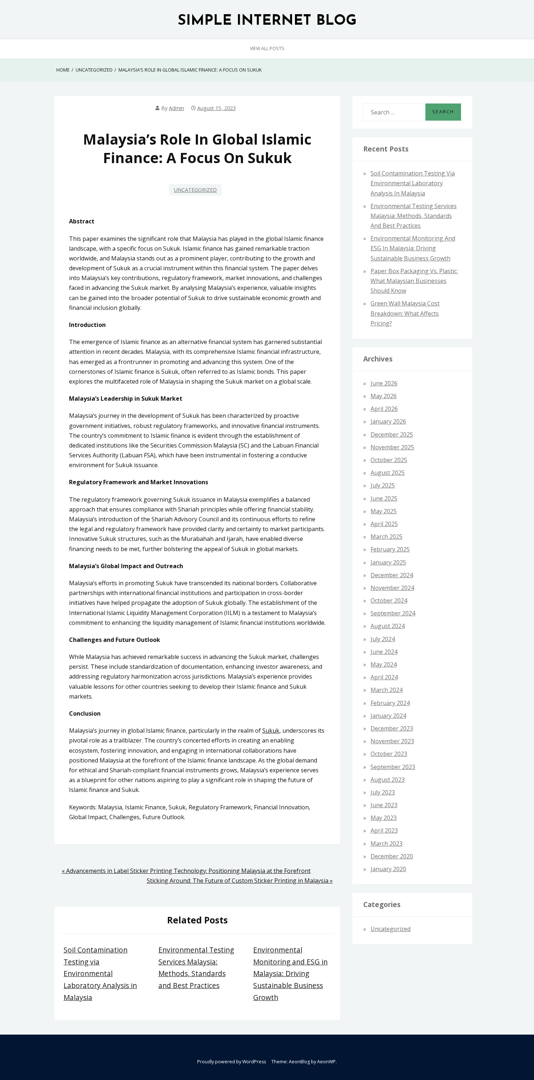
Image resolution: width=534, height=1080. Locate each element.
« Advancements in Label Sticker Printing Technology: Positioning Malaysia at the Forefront (186, 871)
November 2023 (392, 741)
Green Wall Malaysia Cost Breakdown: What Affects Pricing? (405, 313)
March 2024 (386, 690)
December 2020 (392, 856)
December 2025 (392, 434)
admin (176, 108)
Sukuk (270, 731)
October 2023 (389, 754)
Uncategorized (195, 189)
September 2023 (393, 767)
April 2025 (384, 524)
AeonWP (326, 1062)
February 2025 (390, 549)
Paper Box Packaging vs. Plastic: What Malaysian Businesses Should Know (414, 281)
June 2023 (384, 805)
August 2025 (388, 473)
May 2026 (384, 396)
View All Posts (267, 48)
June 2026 (384, 383)
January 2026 (388, 421)
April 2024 (384, 677)
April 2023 (384, 830)
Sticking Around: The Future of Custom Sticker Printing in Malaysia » (240, 881)
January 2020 (388, 869)
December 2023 (392, 728)
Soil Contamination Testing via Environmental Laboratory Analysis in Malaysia (100, 973)
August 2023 (388, 780)
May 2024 (384, 664)
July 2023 (383, 792)
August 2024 (388, 626)
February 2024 (390, 703)
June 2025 (384, 498)
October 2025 (389, 460)
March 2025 (386, 537)
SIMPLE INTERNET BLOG (267, 21)
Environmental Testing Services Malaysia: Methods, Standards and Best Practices (414, 216)
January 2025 (388, 562)
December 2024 (392, 575)
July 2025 (383, 485)
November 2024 (392, 588)
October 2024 (389, 600)
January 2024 (388, 716)
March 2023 (386, 844)
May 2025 (384, 511)
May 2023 (384, 818)
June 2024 (384, 652)
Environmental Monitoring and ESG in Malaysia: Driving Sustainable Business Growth (290, 973)
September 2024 (393, 613)
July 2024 (383, 639)
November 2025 (392, 447)
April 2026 (384, 409)
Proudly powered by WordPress (231, 1062)
